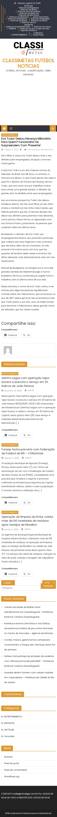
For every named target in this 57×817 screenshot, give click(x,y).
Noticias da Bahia (29, 9)
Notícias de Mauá (19, 20)
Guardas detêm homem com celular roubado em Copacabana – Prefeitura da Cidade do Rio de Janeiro (29, 677)
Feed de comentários (15, 769)
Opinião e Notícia (29, 30)
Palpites (12, 28)
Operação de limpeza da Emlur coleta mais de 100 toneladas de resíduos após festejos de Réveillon (27, 521)
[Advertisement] (28, 99)
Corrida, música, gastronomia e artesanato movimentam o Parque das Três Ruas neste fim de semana (29, 644)
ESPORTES (28, 25)
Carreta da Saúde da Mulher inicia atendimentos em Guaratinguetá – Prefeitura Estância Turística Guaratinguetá (28, 612)
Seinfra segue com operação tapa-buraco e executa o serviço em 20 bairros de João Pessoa (26, 382)
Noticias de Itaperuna (29, 7)
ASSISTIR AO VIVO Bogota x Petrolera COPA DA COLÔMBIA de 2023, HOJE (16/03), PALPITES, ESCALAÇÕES (10, 582)
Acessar (8, 756)
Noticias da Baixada (19, 17)
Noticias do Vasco (42, 26)
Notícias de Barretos (40, 18)
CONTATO (38, 33)
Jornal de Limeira (40, 17)
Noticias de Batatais (17, 18)
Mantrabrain (45, 813)
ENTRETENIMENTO (19, 34)
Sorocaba (9, 736)
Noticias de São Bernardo (18, 26)
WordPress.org (11, 776)
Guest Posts (38, 34)
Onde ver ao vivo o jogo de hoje (34, 28)
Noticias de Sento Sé (29, 13)
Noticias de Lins (29, 22)
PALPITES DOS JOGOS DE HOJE (34, 797)
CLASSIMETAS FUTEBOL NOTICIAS (28, 63)
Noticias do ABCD (39, 20)
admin (31, 390)
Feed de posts (11, 763)
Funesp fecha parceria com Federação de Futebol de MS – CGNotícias (28, 451)
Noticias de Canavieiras (29, 11)
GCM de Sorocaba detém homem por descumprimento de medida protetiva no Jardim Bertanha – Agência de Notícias (50, 582)
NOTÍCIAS (28, 6)
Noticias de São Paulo (29, 15)
